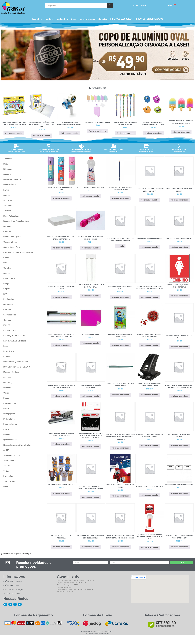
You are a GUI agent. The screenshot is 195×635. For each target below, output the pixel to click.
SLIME (6, 450)
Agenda (6, 195)
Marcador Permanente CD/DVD (16, 367)
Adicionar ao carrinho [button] (13, 133)
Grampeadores (9, 315)
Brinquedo (8, 169)
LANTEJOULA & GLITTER (14, 341)
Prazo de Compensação (13, 589)
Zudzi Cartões (9, 481)
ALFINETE (7, 200)
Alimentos (7, 159)
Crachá (6, 273)
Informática (102, 19)
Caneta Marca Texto (11, 247)
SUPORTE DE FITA (11, 455)
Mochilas (7, 377)
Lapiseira (7, 356)
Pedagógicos (9, 414)
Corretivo (7, 268)
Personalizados (10, 424)
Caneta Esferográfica (12, 237)
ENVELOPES (9, 278)
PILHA (6, 429)
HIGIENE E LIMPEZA (12, 179)
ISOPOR (6, 325)
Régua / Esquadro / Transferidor (17, 445)
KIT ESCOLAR (9, 330)
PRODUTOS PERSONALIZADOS (149, 19)
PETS (5, 487)
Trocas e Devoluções (11, 593)
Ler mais (120, 246)
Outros (6, 393)
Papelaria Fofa (62, 19)
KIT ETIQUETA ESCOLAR (121, 19)
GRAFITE (7, 310)
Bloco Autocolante (11, 216)
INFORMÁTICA (9, 185)
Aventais (7, 211)
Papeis (6, 398)
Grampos (7, 320)
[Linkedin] (15, 604)
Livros (6, 190)
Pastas (6, 408)
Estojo (6, 284)
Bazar (73, 19)
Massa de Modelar (11, 372)
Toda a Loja (37, 19)
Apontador (8, 205)
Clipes (6, 258)
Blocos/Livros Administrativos (16, 221)
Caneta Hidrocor (10, 242)
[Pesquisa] (110, 5)
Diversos (7, 174)
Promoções (8, 476)
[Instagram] (10, 604)
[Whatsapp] (20, 604)
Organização (8, 382)
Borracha (7, 226)
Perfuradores (9, 419)
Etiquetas (7, 289)
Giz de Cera (8, 304)
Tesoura (6, 466)
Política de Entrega (11, 585)
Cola (5, 263)
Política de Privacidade (12, 581)
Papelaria (49, 19)
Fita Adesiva (8, 299)
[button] (3, 55)
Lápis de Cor (8, 351)
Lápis (5, 346)
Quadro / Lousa (10, 440)
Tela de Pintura (9, 461)
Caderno (7, 232)
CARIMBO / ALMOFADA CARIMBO (18, 252)
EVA (5, 294)
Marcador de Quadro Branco (15, 362)
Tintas (6, 471)
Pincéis (6, 435)
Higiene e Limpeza (87, 19)
